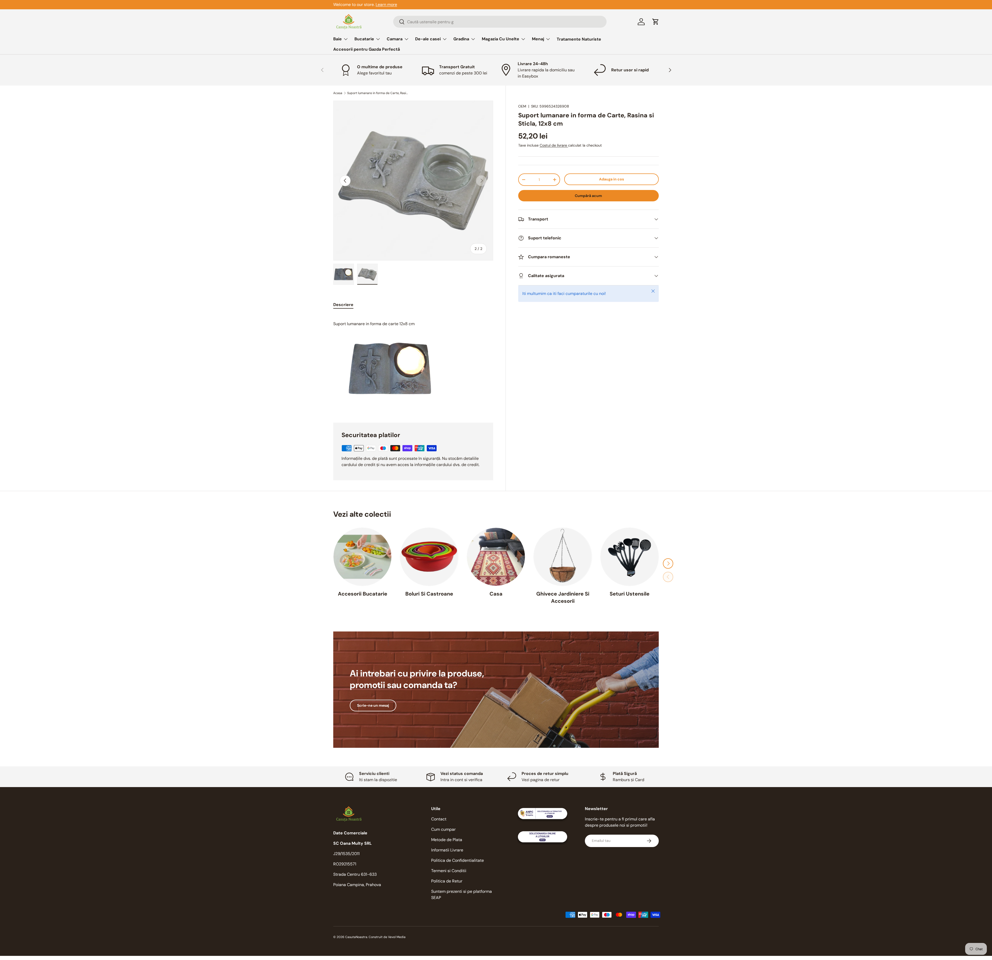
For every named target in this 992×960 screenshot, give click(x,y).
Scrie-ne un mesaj (373, 705)
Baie (337, 39)
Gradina (461, 39)
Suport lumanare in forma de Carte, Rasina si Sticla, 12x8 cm (378, 93)
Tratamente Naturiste (579, 39)
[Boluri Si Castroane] (429, 557)
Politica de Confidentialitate (457, 860)
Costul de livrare (554, 145)
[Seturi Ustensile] (629, 557)
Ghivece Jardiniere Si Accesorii (562, 597)
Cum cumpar (443, 829)
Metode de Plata (446, 839)
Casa (496, 593)
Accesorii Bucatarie (362, 593)
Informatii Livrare (447, 850)
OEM (522, 106)
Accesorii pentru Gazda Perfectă (366, 49)
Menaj (538, 39)
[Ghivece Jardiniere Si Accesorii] (563, 557)
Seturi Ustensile (629, 593)
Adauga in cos (611, 179)
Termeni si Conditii (448, 870)
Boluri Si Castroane (429, 593)
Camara (394, 39)
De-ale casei (428, 39)
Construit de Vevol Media (387, 937)
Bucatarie (364, 39)
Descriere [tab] (343, 304)
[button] (655, 21)
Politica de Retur (446, 881)
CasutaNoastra (356, 937)
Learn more (386, 4)
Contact (438, 819)
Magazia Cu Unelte (500, 39)
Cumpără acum (588, 195)
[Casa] (496, 557)
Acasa (337, 93)
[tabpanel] (413, 362)
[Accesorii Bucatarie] (362, 557)
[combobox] (500, 22)
